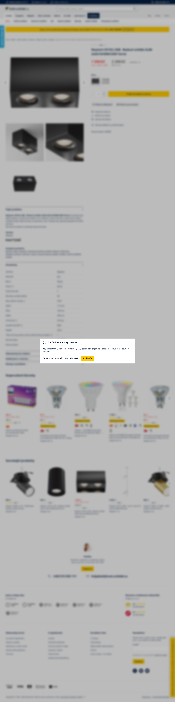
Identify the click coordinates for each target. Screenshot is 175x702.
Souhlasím (87, 358)
